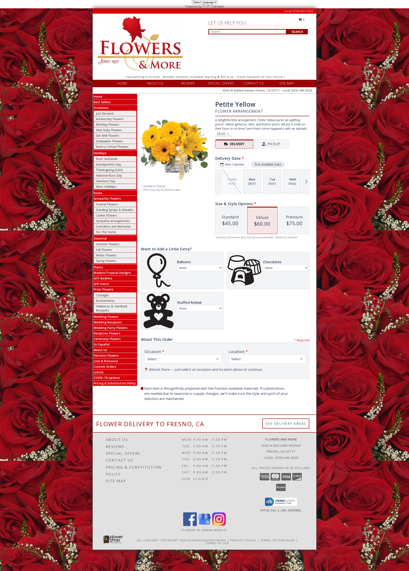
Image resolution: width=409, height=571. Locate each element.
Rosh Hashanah (107, 159)
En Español (102, 344)
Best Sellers (102, 102)
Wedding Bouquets (108, 322)
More (221, 134)
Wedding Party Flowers (110, 328)
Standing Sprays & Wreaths (114, 210)
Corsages (102, 295)
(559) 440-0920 (303, 11)
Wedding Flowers (106, 317)
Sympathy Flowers (107, 198)
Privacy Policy (243, 540)
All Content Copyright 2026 (162, 540)
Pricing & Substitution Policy (115, 383)
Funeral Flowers (107, 204)
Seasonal (100, 238)
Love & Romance (106, 361)
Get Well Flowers (107, 136)
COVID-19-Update (107, 378)
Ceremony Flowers (107, 339)
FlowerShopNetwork (207, 540)
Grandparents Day (108, 164)
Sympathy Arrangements (113, 221)
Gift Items (101, 284)
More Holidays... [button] (107, 187)
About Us (100, 350)
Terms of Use (217, 543)
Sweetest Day (105, 181)
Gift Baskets (103, 278)
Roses (98, 193)
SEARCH (297, 31)
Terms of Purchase (278, 540)
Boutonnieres (105, 301)
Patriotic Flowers (106, 355)
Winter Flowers (106, 255)
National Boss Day (109, 175)
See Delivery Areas (285, 423)
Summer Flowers (107, 244)
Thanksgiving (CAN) (109, 170)
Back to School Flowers (112, 147)
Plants (98, 267)
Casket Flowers (106, 215)
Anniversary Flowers (110, 119)
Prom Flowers (103, 289)
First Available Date (268, 164)
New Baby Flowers (109, 130)
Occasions (101, 108)
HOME (122, 83)
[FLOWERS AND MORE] (140, 43)
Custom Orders (105, 367)
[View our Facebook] (190, 525)
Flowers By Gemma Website (204, 530)
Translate (217, 6)
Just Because (105, 113)
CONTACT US (253, 83)
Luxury (99, 372)
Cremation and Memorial (113, 226)
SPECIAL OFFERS (221, 83)
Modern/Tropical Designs (112, 273)
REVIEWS (188, 83)
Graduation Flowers (109, 141)
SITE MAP (286, 83)
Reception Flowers (107, 333)
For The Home (106, 232)
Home (98, 96)
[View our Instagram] (219, 525)
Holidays (100, 153)
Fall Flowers (104, 250)
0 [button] (303, 19)
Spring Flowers (106, 261)
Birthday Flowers (107, 124)
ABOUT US (155, 83)
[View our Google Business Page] (204, 525)
